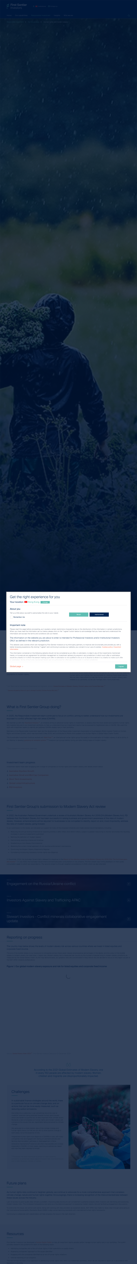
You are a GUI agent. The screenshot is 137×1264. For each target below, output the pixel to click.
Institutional (99, 615)
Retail (79, 615)
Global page (16, 666)
